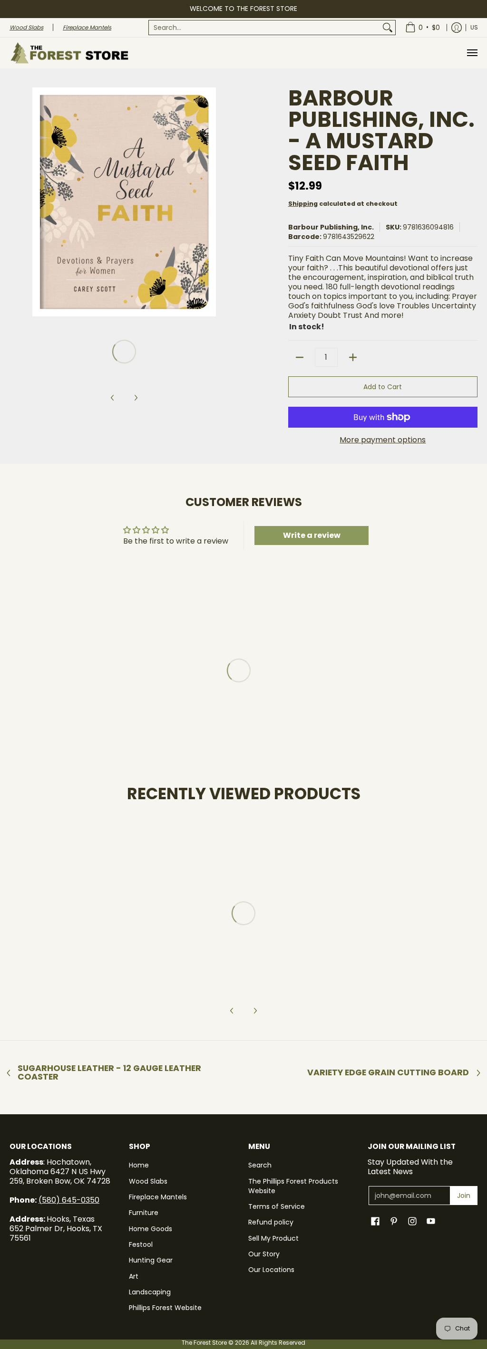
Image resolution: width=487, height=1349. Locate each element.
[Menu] (471, 53)
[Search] (387, 27)
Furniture (143, 1212)
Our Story (264, 1254)
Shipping (303, 204)
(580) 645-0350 (69, 1200)
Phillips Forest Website (165, 1307)
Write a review (312, 535)
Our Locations (271, 1269)
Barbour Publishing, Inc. (331, 227)
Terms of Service (276, 1206)
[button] (375, 1221)
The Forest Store (204, 1343)
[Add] (352, 357)
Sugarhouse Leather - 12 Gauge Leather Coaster (109, 1072)
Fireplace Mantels (158, 1197)
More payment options (383, 440)
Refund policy (270, 1222)
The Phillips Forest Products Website (293, 1186)
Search (260, 1165)
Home (139, 1165)
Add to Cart (382, 387)
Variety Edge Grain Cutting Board (388, 1073)
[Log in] (456, 27)
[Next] (232, 201)
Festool (141, 1244)
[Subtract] (299, 357)
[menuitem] (272, 27)
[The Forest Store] (69, 53)
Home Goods (150, 1229)
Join (463, 1195)
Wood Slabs (148, 1181)
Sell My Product (273, 1238)
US (474, 27)
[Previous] (16, 201)
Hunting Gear (151, 1260)
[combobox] (264, 27)
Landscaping (150, 1292)
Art (133, 1276)
